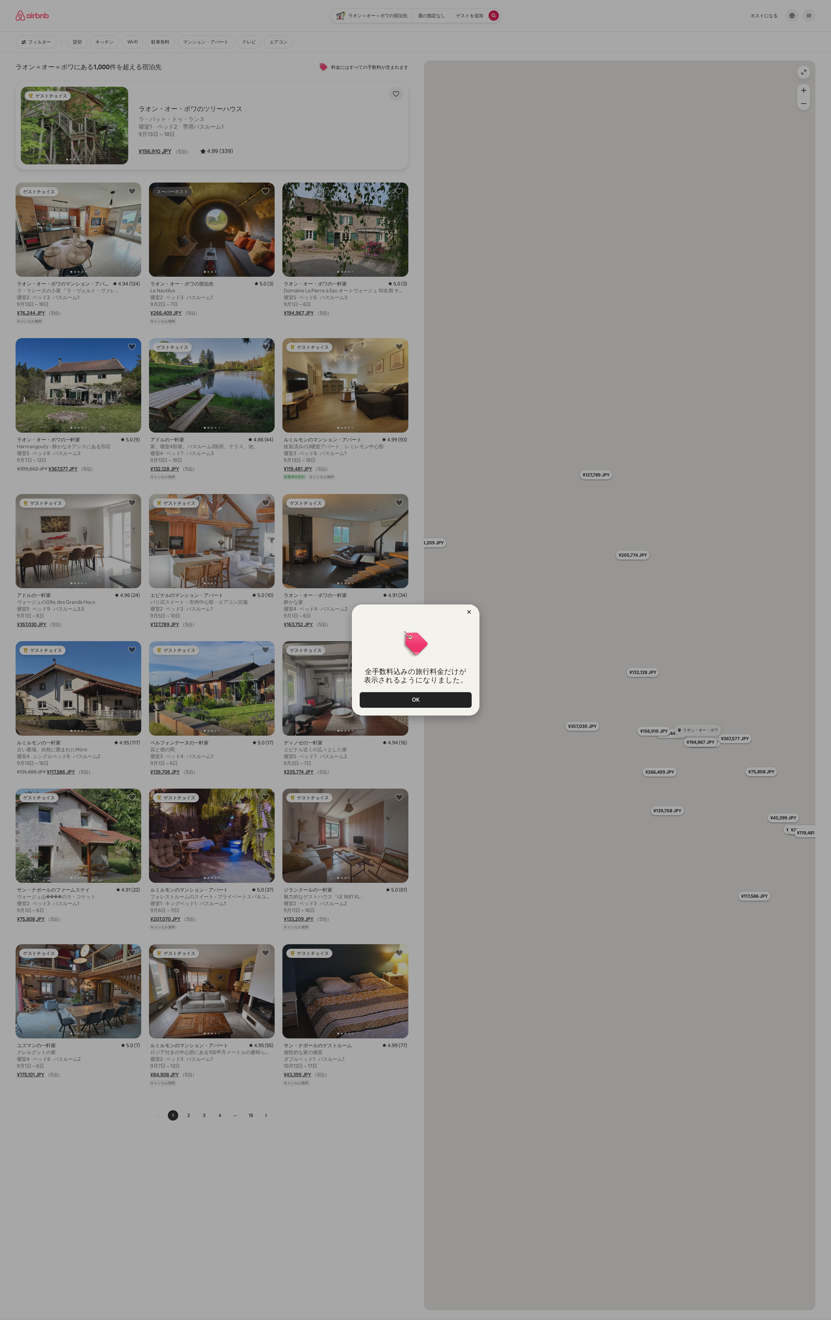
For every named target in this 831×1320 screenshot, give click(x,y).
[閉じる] (469, 612)
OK (415, 699)
